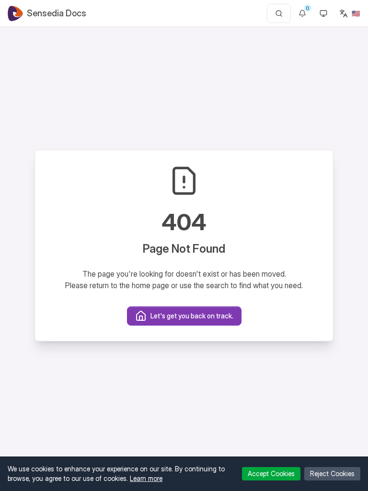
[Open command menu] (279, 13)
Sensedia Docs (56, 13)
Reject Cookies (332, 473)
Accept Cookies (271, 473)
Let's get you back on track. (191, 316)
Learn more (146, 478)
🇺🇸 (356, 13)
